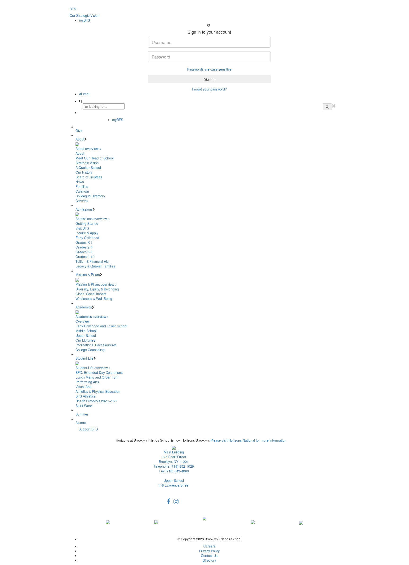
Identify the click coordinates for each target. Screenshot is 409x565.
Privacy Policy (209, 550)
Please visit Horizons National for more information (248, 440)
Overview (82, 321)
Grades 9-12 (85, 256)
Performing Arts (87, 382)
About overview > (88, 148)
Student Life (84, 358)
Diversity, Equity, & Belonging (97, 289)
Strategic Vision (87, 162)
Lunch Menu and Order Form (98, 377)
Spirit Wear (84, 405)
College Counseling (90, 349)
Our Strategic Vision (84, 15)
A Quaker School (88, 167)
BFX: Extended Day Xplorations (99, 372)
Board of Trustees (89, 177)
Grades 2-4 (84, 247)
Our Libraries (85, 340)
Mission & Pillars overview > (96, 284)
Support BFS (88, 429)
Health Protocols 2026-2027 (96, 400)
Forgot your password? (209, 89)
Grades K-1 (84, 242)
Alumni (84, 93)
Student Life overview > (93, 367)
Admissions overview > (93, 218)
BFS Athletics (85, 396)
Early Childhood (87, 237)
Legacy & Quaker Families (95, 266)
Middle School (86, 330)
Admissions (84, 209)
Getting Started (87, 223)
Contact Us (209, 555)
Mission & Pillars (88, 274)
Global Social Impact (91, 293)
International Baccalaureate (96, 345)
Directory (209, 560)
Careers (82, 200)
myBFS (84, 20)
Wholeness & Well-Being (94, 298)
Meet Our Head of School (95, 158)
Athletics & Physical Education (98, 391)
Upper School (86, 335)
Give (79, 130)
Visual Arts (83, 386)
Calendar (82, 191)
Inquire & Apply (87, 233)
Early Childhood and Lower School (101, 326)
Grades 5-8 (84, 251)
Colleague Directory (90, 196)
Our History (84, 172)
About (80, 139)
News (80, 181)
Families (82, 186)
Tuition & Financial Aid (92, 261)
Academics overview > (92, 316)
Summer (82, 414)
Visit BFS (82, 228)
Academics (84, 307)
